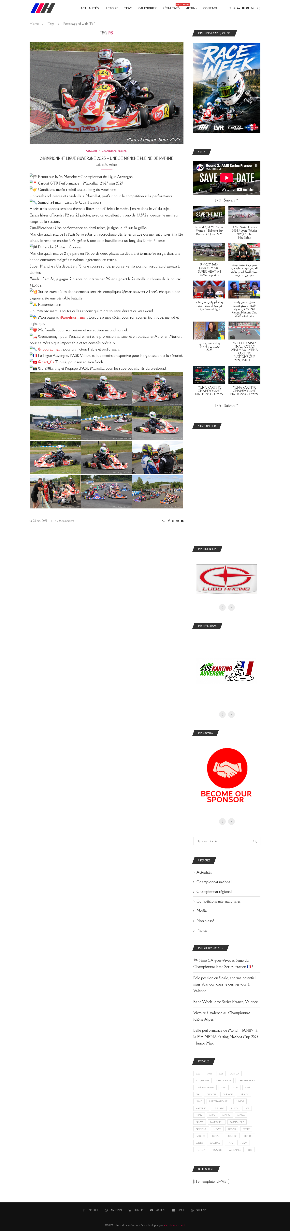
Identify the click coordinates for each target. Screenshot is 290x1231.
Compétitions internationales (218, 901)
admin (113, 164)
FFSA (248, 1087)
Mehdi (226, 1115)
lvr (247, 1108)
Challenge (223, 1080)
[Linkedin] (238, 8)
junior (240, 1101)
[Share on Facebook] (169, 521)
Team (128, 8)
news (217, 1128)
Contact (210, 8)
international (219, 1101)
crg (223, 1087)
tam (230, 1142)
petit (246, 1128)
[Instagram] (234, 8)
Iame (199, 1101)
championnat (247, 1080)
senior (248, 1135)
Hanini (244, 1094)
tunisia (200, 1149)
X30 (250, 1149)
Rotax (216, 1135)
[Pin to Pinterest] (177, 521)
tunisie (217, 1149)
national (216, 1122)
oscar (232, 1128)
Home (34, 23)
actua (234, 1073)
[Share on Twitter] (173, 521)
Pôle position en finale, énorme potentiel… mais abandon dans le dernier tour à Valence (226, 984)
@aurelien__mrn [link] (73, 317)
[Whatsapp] (252, 8)
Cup (235, 1087)
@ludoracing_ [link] (49, 349)
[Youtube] (243, 8)
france (228, 1094)
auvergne (202, 1080)
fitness (211, 1094)
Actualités (89, 8)
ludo (234, 1108)
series (199, 1142)
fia (198, 1094)
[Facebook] (230, 8)
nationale (237, 1122)
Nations (201, 1128)
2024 (209, 1073)
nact (199, 1122)
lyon (199, 1115)
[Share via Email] (182, 521)
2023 (198, 1073)
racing (200, 1135)
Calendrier (147, 8)
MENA (241, 1115)
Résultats (171, 7)
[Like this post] (163, 521)
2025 (221, 1073)
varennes (235, 1149)
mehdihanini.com (174, 1225)
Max (212, 1115)
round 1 (232, 1135)
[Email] (247, 8)
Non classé (205, 920)
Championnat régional (214, 891)
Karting (201, 1108)
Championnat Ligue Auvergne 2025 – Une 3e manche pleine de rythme (106, 158)
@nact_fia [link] (46, 362)
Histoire (111, 8)
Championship (205, 1087)
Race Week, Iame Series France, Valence (225, 1001)
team (243, 1142)
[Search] (258, 8)
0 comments (66, 521)
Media (190, 8)
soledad (215, 1142)
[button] (231, 200)
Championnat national (214, 881)
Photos (201, 930)
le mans (219, 1108)
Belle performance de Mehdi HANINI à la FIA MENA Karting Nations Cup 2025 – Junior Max (225, 1036)
